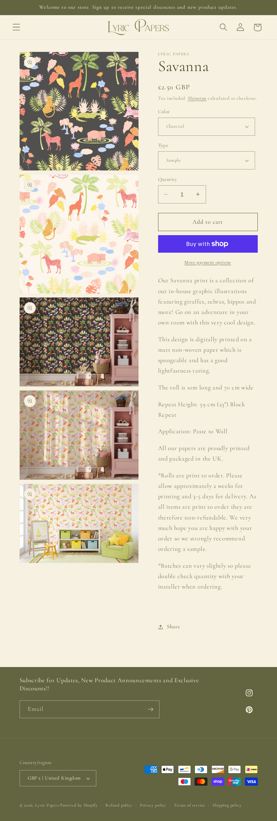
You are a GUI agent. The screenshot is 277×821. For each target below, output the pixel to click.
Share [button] (173, 626)
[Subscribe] (150, 709)
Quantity (167, 179)
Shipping (197, 98)
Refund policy (118, 805)
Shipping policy (227, 805)
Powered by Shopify (79, 805)
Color (164, 111)
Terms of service (189, 805)
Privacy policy (153, 805)
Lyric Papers (47, 805)
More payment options (207, 262)
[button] (16, 27)
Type (163, 145)
